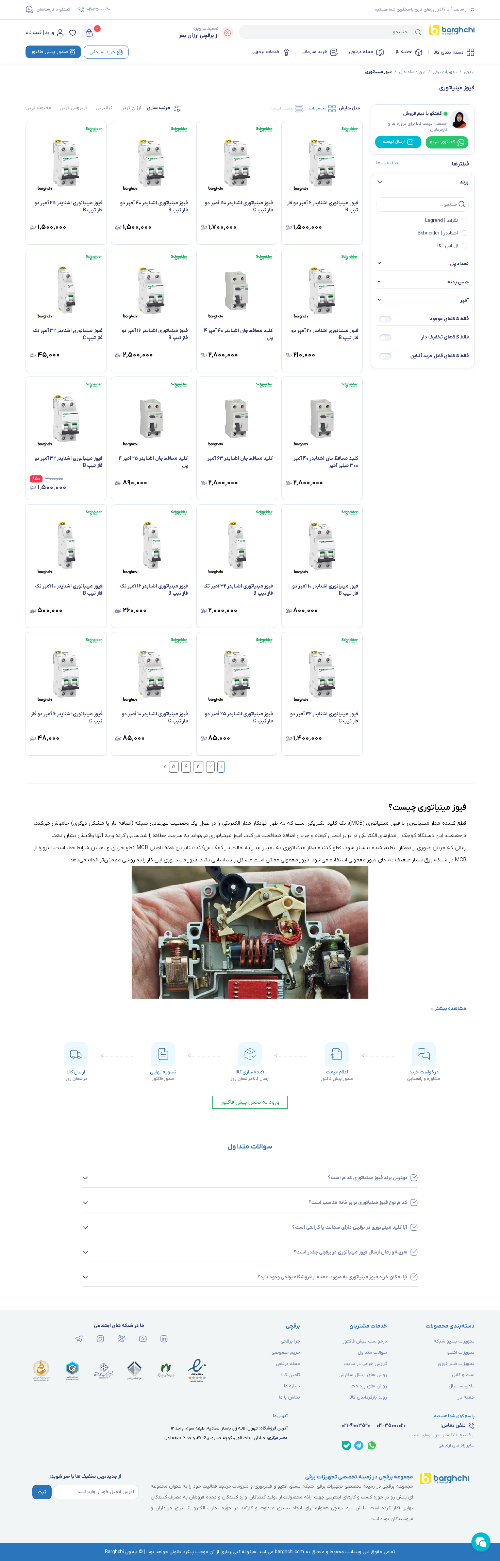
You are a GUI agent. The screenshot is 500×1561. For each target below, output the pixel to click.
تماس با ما (289, 1397)
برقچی (469, 72)
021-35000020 (98, 9)
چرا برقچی (290, 1341)
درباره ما (292, 1386)
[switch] (385, 319)
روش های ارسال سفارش (362, 1375)
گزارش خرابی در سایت (365, 1364)
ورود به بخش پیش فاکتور (250, 1102)
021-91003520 (356, 1425)
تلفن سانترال (461, 1386)
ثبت (42, 1492)
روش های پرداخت (369, 1386)
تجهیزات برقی (445, 72)
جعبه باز (403, 52)
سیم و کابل (463, 1375)
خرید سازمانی (314, 52)
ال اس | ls (447, 246)
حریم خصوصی (285, 1352)
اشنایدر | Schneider (438, 233)
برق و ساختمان (412, 72)
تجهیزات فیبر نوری (456, 1364)
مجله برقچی (361, 52)
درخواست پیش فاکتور (365, 1341)
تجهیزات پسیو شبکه (454, 1341)
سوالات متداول (372, 1352)
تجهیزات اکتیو (460, 1352)
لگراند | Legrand (441, 220)
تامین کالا (290, 1375)
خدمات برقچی (266, 52)
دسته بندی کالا (449, 52)
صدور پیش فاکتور (49, 52)
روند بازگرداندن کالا (368, 1397)
